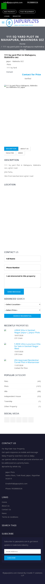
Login (6, 16)
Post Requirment (27, 12)
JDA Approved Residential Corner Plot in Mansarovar (26, 361)
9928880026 (32, 2)
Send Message (14, 292)
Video (20, 153)
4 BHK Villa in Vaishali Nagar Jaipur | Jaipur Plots (27, 331)
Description (11, 149)
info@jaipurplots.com (12, 2)
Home (22, 44)
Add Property (9, 12)
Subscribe (11, 558)
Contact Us (6, 509)
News (4, 513)
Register (16, 16)
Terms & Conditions (10, 517)
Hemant (9, 72)
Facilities (10, 153)
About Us (25, 149)
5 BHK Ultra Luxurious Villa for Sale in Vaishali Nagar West (27, 346)
